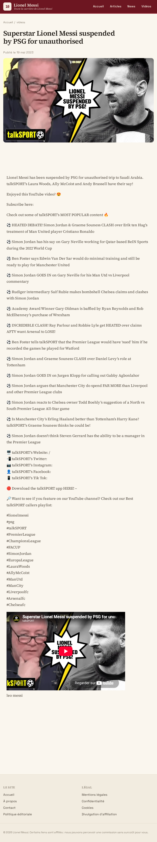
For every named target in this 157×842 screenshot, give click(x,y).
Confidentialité (93, 801)
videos (21, 22)
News (131, 6)
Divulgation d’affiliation (99, 814)
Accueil (98, 6)
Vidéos (146, 6)
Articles (115, 6)
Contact (9, 808)
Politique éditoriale (17, 814)
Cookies (87, 808)
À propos (10, 801)
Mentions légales (94, 795)
